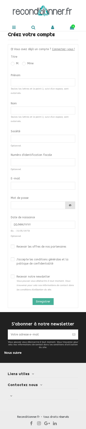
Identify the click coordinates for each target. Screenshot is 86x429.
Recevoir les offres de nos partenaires (41, 246)
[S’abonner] (74, 334)
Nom (14, 103)
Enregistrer (43, 301)
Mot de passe (19, 198)
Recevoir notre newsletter (45, 283)
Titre (14, 56)
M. (17, 63)
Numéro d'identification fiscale (31, 154)
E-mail (15, 178)
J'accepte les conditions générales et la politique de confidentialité (42, 261)
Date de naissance (23, 217)
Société (15, 131)
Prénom (15, 75)
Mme (29, 63)
